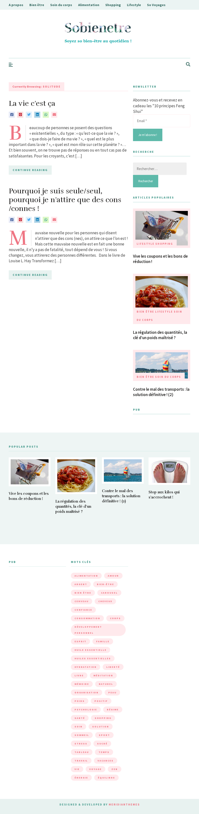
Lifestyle (134, 5)
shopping (103, 718)
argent (81, 584)
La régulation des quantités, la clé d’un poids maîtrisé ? (160, 335)
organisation (87, 692)
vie (77, 769)
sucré (102, 743)
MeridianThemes (124, 804)
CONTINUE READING (30, 170)
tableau (82, 752)
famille (102, 641)
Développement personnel (88, 629)
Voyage (95, 769)
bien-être (105, 584)
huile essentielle (91, 649)
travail (81, 760)
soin (79, 726)
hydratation (86, 667)
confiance (83, 609)
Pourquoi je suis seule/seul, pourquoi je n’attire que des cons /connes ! (65, 200)
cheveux (105, 601)
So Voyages (156, 5)
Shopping (113, 5)
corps (115, 618)
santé (80, 718)
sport (104, 735)
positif (101, 701)
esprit (80, 641)
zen (114, 769)
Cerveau (82, 601)
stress (81, 743)
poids (80, 701)
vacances (106, 760)
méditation (103, 675)
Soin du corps (61, 5)
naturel (106, 684)
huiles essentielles (93, 658)
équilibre (106, 777)
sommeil (82, 735)
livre (79, 675)
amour (113, 575)
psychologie (86, 709)
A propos (16, 5)
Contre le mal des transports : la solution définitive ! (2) (161, 392)
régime (113, 709)
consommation (87, 618)
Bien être (36, 5)
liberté (113, 667)
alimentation (86, 575)
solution (100, 726)
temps (104, 752)
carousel (109, 592)
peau (112, 692)
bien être (83, 592)
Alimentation (88, 5)
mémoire (82, 684)
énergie (81, 777)
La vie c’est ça (32, 103)
